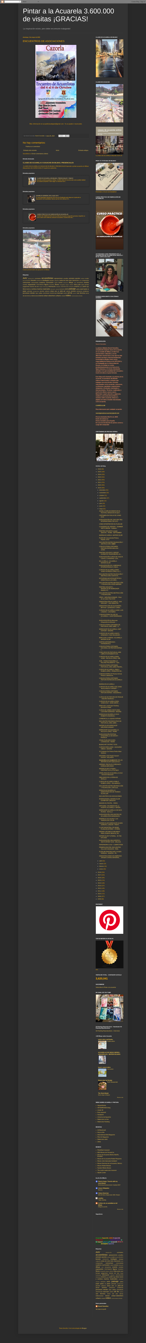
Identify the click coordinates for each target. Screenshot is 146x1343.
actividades (38, 278)
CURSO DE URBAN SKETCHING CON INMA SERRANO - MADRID (110, 710)
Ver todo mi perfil (101, 1309)
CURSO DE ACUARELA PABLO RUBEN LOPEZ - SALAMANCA (109, 782)
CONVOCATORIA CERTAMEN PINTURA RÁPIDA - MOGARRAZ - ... (110, 692)
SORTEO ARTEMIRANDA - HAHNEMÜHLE (107, 642)
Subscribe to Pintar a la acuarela (106, 987)
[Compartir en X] (64, 136)
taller (78, 293)
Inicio (57, 150)
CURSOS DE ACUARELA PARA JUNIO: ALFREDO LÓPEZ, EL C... (110, 570)
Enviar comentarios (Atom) (40, 153)
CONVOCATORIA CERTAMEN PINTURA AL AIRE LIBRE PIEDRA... (111, 666)
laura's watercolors (104, 1067)
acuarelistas (47, 278)
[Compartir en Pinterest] (68, 136)
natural (57, 289)
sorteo (65, 293)
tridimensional (35, 295)
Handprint (100, 1114)
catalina (100, 1198)
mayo (101, 509)
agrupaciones (58, 278)
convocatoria (34, 282)
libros (24, 289)
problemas (86, 291)
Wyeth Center (101, 1172)
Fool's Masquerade (112, 1082)
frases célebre (69, 284)
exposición (32, 284)
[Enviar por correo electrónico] (59, 136)
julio (100, 503)
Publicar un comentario (33, 146)
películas (29, 291)
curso (56, 282)
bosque (52, 280)
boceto (33, 280)
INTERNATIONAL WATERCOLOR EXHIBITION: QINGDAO (109, 799)
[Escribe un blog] (62, 136)
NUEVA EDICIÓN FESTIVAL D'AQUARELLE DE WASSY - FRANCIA (109, 735)
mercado (53, 289)
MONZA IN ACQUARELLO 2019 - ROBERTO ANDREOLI (109, 715)
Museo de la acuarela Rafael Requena (109, 1159)
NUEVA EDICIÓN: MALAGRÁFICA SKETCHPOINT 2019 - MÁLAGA (110, 841)
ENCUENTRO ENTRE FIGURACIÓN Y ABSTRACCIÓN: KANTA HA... (111, 575)
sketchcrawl (53, 293)
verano (63, 295)
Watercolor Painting (103, 1122)
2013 (99, 885)
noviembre (102, 492)
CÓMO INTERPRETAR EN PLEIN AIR (110, 524)
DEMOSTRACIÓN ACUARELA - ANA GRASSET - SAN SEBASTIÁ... (110, 602)
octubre (101, 495)
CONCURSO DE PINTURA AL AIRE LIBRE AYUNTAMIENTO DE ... (110, 653)
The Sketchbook (103, 1093)
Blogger (84, 1328)
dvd (75, 282)
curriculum (49, 282)
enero (101, 869)
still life (69, 293)
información (52, 286)
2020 (99, 485)
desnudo (65, 282)
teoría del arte (112, 1293)
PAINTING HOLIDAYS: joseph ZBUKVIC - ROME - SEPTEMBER (110, 531)
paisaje (72, 289)
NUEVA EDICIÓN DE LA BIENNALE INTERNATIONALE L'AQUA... (110, 566)
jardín (84, 286)
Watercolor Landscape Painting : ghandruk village (109, 706)
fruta (75, 284)
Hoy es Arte (100, 1132)
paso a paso (105, 1283)
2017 (99, 875)
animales (72, 278)
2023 (99, 477)
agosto (101, 501)
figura (46, 284)
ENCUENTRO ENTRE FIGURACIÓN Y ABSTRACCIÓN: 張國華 (111, 543)
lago (88, 286)
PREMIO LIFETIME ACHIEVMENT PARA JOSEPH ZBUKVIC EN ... (109, 832)
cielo (70, 280)
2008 (99, 899)
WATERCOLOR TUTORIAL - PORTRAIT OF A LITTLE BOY (109, 769)
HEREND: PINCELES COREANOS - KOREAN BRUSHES (110, 765)
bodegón (46, 280)
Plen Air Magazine (103, 1137)
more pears (110, 1069)
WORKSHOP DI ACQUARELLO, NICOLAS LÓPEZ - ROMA (109, 730)
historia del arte (34, 286)
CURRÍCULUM (100, 405)
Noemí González (103, 1306)
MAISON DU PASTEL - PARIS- (108, 803)
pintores (47, 291)
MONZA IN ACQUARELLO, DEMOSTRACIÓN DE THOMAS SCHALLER (109, 791)
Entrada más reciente (30, 150)
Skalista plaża (111, 1041)
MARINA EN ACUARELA (106, 684)
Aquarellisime (101, 1105)
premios (73, 291)
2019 (99, 488)
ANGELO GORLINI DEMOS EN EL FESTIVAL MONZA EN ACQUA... (110, 511)
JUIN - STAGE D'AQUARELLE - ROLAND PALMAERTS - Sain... (109, 661)
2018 (99, 872)
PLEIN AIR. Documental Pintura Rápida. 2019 (109, 538)
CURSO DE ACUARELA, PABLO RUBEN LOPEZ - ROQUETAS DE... (111, 670)
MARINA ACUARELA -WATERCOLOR (111, 535)
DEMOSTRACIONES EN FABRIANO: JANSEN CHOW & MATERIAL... (110, 856)
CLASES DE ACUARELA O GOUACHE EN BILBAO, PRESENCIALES (48, 163)
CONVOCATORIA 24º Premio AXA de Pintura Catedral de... (110, 674)
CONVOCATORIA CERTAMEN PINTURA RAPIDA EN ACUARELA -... (110, 679)
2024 (99, 474)
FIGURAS (51, 284)
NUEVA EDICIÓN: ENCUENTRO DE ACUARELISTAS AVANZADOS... (110, 815)
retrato (32, 293)
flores (57, 284)
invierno (76, 286)
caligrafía (56, 280)
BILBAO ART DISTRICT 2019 (108, 744)
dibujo (71, 282)
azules (87, 278)
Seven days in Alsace (104, 1095)
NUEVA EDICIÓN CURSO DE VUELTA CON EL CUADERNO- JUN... (111, 557)
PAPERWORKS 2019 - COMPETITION (111, 845)
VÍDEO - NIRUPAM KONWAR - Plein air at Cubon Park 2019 (110, 598)
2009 (99, 896)
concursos (26, 282)
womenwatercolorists (77, 295)
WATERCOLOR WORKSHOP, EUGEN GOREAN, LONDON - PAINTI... (111, 824)
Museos (100, 1190)
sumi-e (74, 293)
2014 (99, 883)
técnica (82, 293)
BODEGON (39, 280)
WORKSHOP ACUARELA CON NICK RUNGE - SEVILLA (110, 811)
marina (39, 289)
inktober (58, 286)
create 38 (100, 1110)
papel (82, 289)
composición (85, 280)
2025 (99, 472)
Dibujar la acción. (103, 1206)
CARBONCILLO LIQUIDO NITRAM (110, 718)
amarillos (65, 278)
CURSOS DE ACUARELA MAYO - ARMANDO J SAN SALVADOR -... (110, 634)
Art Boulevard (101, 1130)
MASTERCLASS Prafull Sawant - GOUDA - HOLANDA (109, 756)
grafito (79, 284)
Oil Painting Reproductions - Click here (108, 1031)
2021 (99, 482)
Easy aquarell (101, 1112)
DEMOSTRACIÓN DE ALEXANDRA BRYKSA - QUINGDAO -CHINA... (110, 606)
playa (52, 291)
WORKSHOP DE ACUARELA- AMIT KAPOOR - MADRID (110, 630)
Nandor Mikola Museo (104, 1168)
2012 (99, 888)
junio (101, 506)
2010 (99, 893)
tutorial (41, 296)
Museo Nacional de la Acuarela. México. (109, 1163)
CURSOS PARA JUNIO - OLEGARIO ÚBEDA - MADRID (110, 748)
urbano (58, 296)
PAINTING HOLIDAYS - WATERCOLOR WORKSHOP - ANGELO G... (109, 588)
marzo (101, 863)
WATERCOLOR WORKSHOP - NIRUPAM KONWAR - (108, 726)
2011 (99, 891)
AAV (25, 278)
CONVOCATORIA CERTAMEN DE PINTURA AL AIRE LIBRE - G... (109, 625)
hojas (40, 286)
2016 (99, 877)
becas (24, 280)
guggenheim (26, 286)
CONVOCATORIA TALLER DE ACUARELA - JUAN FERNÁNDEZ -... (110, 616)
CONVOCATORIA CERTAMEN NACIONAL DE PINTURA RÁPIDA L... (110, 648)
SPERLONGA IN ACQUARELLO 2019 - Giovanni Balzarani (111, 773)
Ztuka (99, 1142)
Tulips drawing (102, 1200)
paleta (78, 289)
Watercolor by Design (105, 1080)
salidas (40, 293)
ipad (81, 286)
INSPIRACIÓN (64, 286)
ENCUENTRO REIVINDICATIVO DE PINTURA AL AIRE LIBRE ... (110, 722)
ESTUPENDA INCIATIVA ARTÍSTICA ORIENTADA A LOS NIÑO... (110, 579)
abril (100, 861)
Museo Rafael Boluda (104, 1165)
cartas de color (63, 280)
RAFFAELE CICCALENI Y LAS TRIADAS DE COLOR (108, 819)
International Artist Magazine (106, 1135)
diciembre (102, 490)
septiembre (103, 498)
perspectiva (36, 291)
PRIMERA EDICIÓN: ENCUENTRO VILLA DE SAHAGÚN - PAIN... (110, 848)
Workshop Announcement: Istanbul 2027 (109, 1185)
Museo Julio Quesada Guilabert (107, 1161)
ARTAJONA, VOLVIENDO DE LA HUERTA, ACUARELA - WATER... (110, 806)
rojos (36, 293)
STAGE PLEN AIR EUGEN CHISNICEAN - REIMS (107, 741)
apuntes (77, 278)
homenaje (45, 286)
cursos (60, 282)
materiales (46, 289)
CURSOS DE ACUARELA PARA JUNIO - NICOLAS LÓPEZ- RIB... (110, 657)
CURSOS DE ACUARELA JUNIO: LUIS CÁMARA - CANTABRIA (111, 611)
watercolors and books (105, 1039)
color (80, 280)
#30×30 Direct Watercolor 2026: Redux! (109, 1195)
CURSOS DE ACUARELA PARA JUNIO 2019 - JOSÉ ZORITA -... (109, 702)
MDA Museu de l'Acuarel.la (105, 1152)
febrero (101, 866)
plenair (68, 291)
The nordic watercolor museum (107, 1170)
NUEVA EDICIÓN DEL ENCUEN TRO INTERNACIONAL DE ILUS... (110, 520)
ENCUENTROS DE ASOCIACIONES (110, 796)
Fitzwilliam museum (103, 1150)
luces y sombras (32, 289)
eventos (25, 284)
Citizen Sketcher (103, 1193)
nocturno (62, 289)
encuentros (80, 282)
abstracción (31, 278)
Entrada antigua (83, 150)
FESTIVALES (40, 284)
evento (86, 282)
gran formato (85, 284)
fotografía (62, 284)
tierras (29, 295)
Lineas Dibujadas (103, 1188)
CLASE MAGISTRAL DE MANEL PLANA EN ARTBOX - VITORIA (109, 828)
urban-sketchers (49, 296)
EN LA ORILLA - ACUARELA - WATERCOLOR (108, 562)
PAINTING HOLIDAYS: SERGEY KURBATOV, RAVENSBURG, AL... (110, 553)
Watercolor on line (103, 1119)
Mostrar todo (120, 1097)
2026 (99, 469)
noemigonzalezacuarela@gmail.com (107, 413)
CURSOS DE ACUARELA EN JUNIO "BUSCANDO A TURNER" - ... (110, 687)
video (68, 295)
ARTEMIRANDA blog (103, 1108)
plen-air (62, 291)
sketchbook (46, 293)
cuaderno (42, 282)
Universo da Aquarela (104, 1117)
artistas (83, 278)
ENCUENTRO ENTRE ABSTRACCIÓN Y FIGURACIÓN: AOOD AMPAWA (111, 583)
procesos (26, 293)
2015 (99, 880)
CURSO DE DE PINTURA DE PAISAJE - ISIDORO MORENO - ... (111, 697)
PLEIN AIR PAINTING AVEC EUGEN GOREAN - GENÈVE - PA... (110, 852)
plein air (57, 291)
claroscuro (75, 280)
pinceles (42, 291)
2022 (99, 480)
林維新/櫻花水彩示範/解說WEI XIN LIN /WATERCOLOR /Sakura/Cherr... (111, 761)
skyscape (60, 293)
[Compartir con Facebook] (66, 136)
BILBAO (28, 280)
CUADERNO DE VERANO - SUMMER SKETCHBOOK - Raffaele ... (111, 527)
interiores (71, 286)
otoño (66, 289)
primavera (79, 291)
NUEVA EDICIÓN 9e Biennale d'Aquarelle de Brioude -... (108, 621)
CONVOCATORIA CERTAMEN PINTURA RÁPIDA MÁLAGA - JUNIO (109, 548)
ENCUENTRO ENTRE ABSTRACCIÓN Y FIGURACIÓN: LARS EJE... (111, 786)
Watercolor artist (102, 1139)
